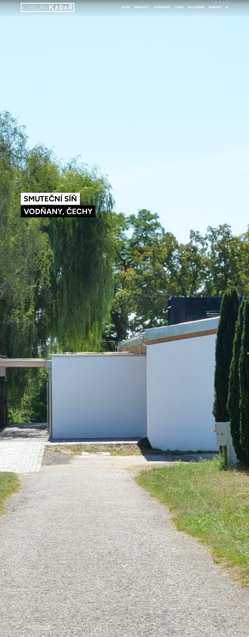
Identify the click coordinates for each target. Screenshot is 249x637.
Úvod (125, 7)
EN (220, 3)
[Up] (244, 635)
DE (216, 3)
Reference (162, 7)
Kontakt (215, 7)
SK (224, 3)
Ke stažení (196, 7)
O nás (179, 7)
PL (227, 3)
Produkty (142, 7)
